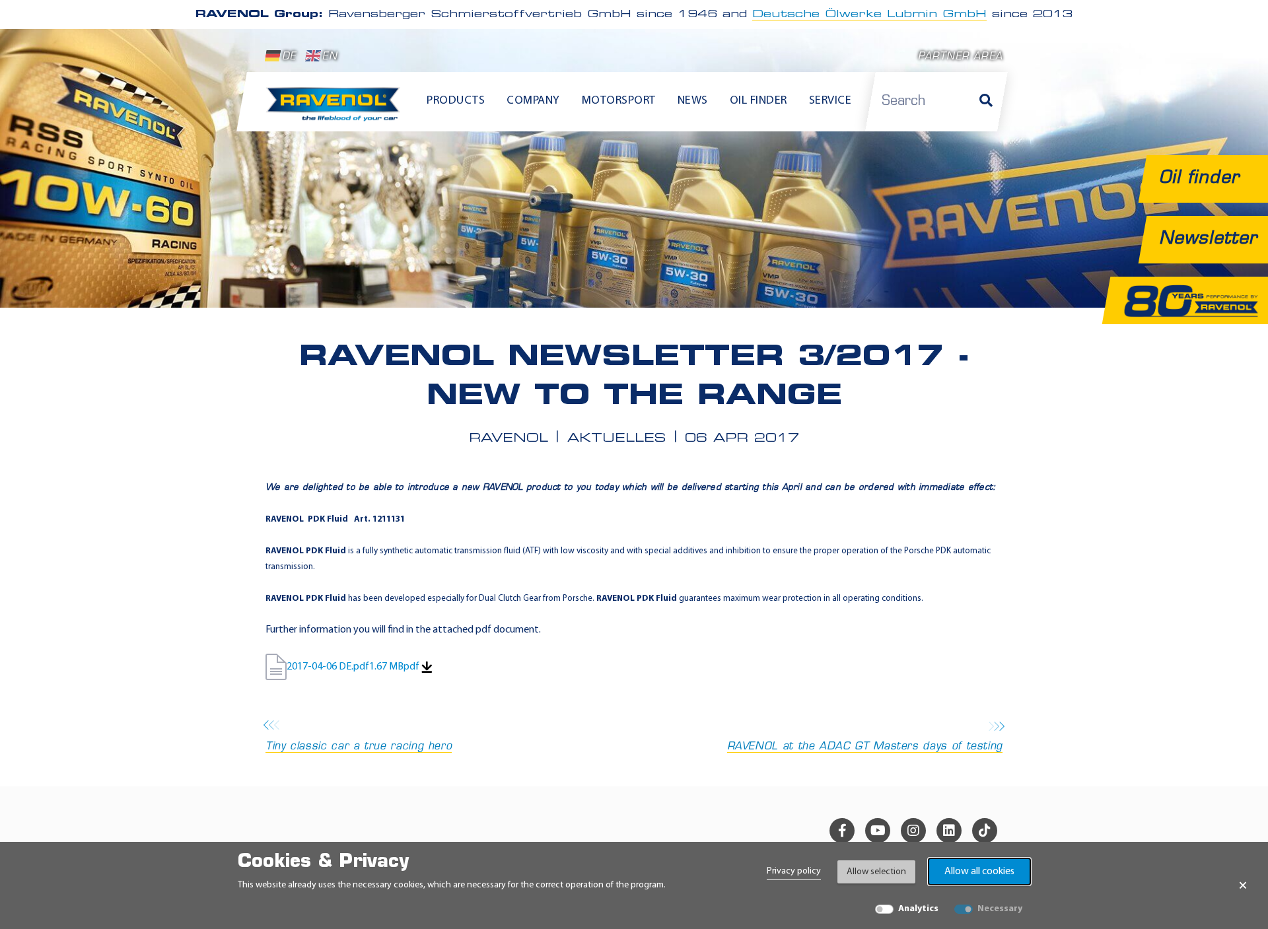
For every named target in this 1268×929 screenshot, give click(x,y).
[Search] (986, 101)
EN (329, 57)
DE (289, 57)
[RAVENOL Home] (336, 109)
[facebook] (842, 830)
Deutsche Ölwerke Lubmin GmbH (869, 14)
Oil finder (758, 101)
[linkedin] (949, 830)
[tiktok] (984, 830)
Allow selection (876, 872)
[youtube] (877, 830)
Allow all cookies (979, 871)
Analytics (918, 909)
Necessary (999, 909)
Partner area (960, 57)
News (693, 101)
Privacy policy (794, 871)
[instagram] (913, 830)
